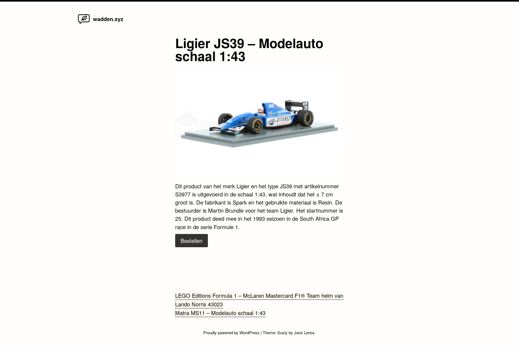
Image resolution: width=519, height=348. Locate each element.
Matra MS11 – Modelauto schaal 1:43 (220, 313)
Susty (282, 332)
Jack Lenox (304, 332)
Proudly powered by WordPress (232, 332)
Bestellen (191, 241)
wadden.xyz (108, 19)
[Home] (83, 23)
